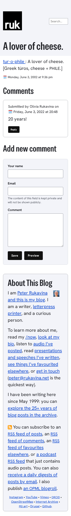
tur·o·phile (14, 61)
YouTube (31, 497)
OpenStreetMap (22, 502)
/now (31, 337)
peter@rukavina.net (29, 378)
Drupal (35, 506)
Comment (15, 210)
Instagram (16, 497)
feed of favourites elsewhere (33, 447)
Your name (15, 166)
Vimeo (44, 497)
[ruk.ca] (35, 20)
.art (23, 506)
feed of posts (25, 434)
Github (46, 506)
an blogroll (40, 488)
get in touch (48, 371)
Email (12, 183)
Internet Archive (47, 502)
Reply (14, 129)
